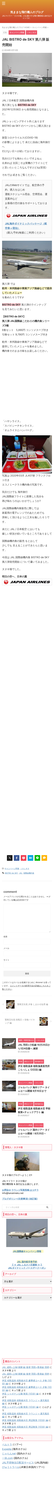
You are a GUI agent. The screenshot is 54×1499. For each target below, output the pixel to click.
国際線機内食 (28, 873)
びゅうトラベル (11, 1467)
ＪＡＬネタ (24, 868)
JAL (20, 873)
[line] (37, 858)
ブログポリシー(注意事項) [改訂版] (20, 1198)
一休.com (7, 1458)
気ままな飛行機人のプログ (27, 12)
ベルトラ (7, 1444)
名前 (5, 936)
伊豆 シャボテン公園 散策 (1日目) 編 (20, 1393)
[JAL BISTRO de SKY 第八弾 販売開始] (30, 858)
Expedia (7, 1449)
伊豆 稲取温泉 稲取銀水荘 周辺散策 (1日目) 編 (25, 1420)
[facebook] (16, 858)
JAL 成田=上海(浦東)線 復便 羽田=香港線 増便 (25, 1367)
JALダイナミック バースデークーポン (27, 1267)
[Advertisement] (27, 386)
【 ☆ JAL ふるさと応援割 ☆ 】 (27, 1264)
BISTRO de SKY (11, 873)
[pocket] (23, 858)
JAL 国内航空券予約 (27, 1261)
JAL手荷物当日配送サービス (18, 1462)
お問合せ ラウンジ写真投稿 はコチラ (20, 1190)
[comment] (44, 858)
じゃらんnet (9, 1453)
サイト (6, 960)
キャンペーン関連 (12, 868)
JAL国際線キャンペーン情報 (27, 1251)
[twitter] (9, 858)
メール (6, 948)
